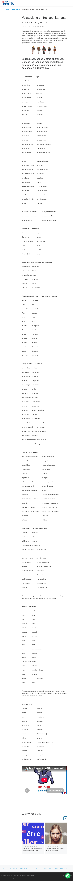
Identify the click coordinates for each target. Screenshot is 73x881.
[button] (68, 876)
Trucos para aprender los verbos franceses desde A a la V (32, 849)
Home (7, 9)
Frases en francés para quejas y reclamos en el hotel (55, 849)
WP (9, 878)
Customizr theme (24, 878)
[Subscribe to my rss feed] (63, 876)
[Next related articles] (65, 818)
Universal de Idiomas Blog (14, 875)
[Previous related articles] (61, 818)
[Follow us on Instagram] (71, 876)
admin (25, 26)
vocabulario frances (15, 9)
